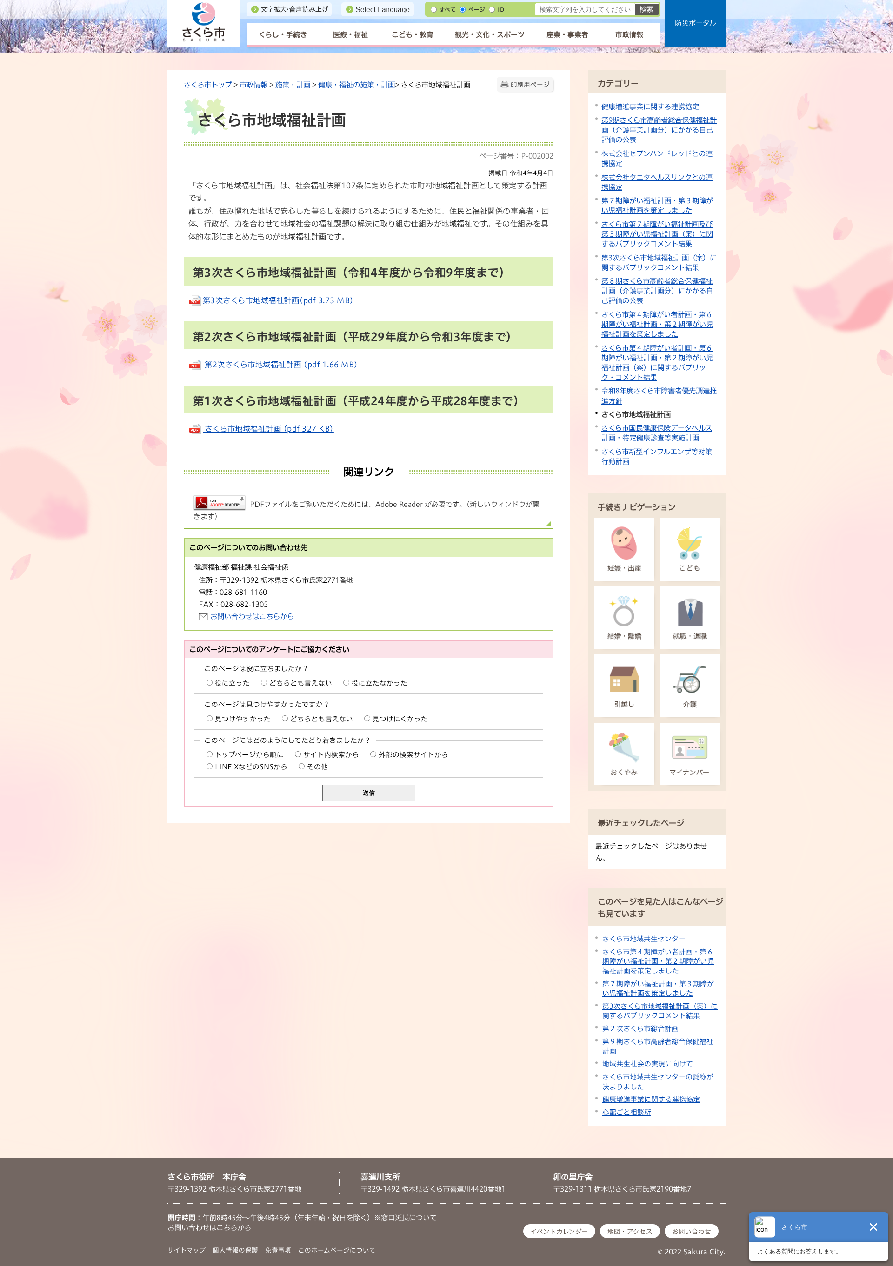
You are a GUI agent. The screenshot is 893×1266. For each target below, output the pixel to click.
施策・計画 (292, 84)
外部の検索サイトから (413, 754)
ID (501, 9)
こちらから (233, 1227)
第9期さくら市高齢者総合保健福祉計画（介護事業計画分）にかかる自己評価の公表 (659, 129)
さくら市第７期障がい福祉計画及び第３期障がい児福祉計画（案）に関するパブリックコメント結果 (657, 233)
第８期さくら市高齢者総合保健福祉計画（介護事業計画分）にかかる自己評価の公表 (657, 290)
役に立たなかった (379, 683)
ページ (476, 9)
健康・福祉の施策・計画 (356, 84)
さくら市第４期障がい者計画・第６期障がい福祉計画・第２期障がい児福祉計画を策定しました (657, 324)
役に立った (232, 683)
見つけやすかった (243, 718)
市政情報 (629, 34)
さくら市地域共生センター (644, 938)
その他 (317, 766)
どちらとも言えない (300, 683)
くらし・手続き (283, 34)
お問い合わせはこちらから (252, 616)
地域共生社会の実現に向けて (647, 1063)
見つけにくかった (400, 718)
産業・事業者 (567, 34)
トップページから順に (249, 754)
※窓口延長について (405, 1217)
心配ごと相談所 (626, 1112)
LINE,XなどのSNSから (251, 766)
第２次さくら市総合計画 (640, 1028)
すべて (448, 9)
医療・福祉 (350, 34)
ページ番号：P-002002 (516, 156)
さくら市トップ (208, 84)
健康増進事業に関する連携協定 (650, 106)
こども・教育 (412, 34)
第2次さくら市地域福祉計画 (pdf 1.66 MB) (280, 364)
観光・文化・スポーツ (490, 34)
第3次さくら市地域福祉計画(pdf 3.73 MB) (278, 300)
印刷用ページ (530, 84)
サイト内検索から (331, 754)
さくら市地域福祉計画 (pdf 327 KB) (268, 429)
